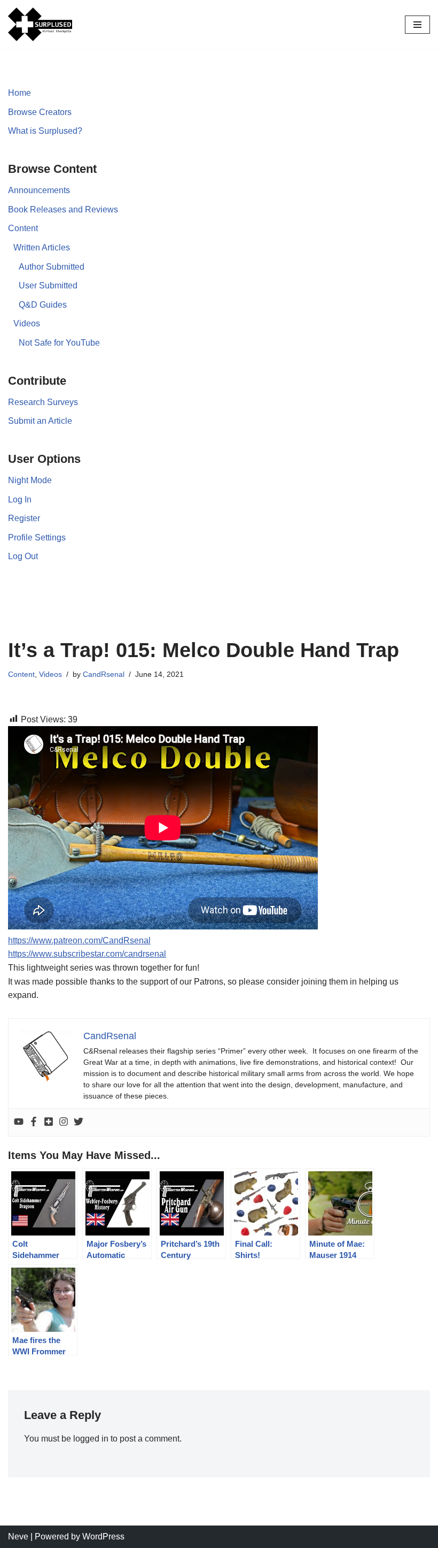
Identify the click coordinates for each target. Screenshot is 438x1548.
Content (23, 228)
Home (19, 92)
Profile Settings (37, 537)
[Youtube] (19, 1122)
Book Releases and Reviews (63, 209)
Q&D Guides (43, 304)
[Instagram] (63, 1122)
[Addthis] (48, 1122)
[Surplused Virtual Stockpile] (40, 24)
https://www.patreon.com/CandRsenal (79, 940)
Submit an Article (40, 420)
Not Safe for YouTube (59, 342)
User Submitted (48, 285)
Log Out (23, 556)
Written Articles (41, 247)
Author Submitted (51, 266)
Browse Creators (40, 112)
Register (24, 518)
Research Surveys (43, 402)
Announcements (39, 190)
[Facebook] (33, 1122)
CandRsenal (103, 674)
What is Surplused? (45, 130)
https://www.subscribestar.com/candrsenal (87, 953)
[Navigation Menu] (417, 25)
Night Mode (30, 480)
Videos (26, 323)
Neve (18, 1536)
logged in (90, 1438)
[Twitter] (78, 1122)
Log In (20, 499)
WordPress (103, 1536)
